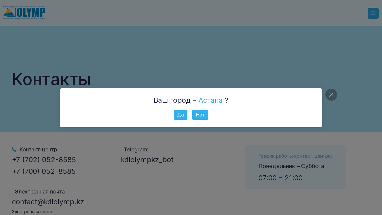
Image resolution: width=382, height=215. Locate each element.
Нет (200, 115)
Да (180, 115)
